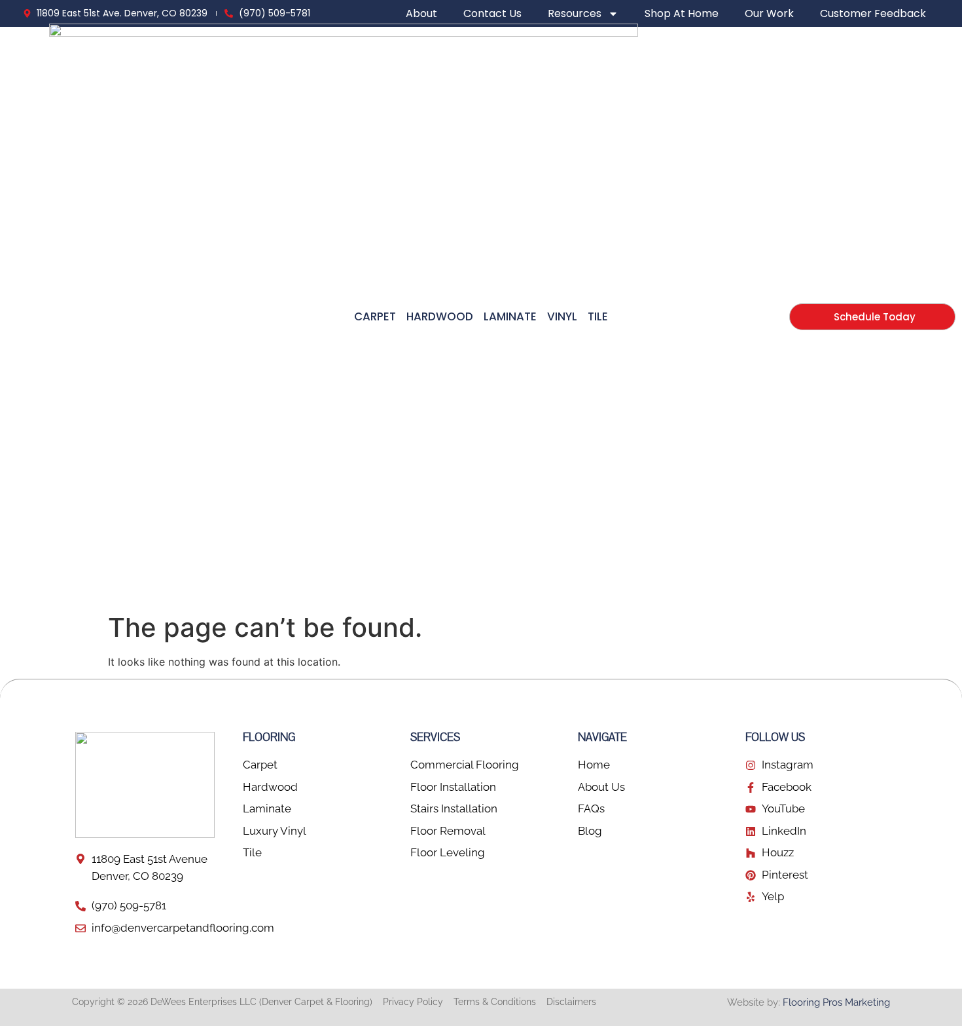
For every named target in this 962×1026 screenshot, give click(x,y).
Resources (574, 13)
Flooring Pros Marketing (836, 1002)
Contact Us (492, 13)
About (421, 13)
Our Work (769, 13)
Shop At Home (682, 13)
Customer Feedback (873, 13)
